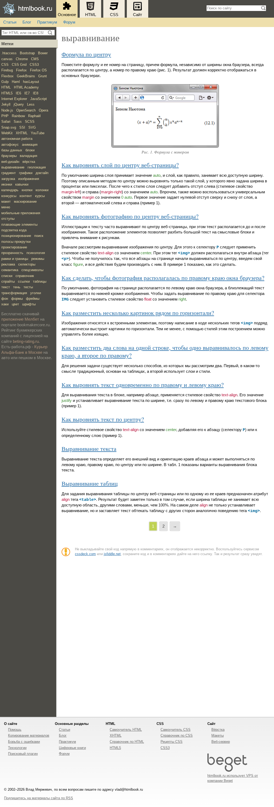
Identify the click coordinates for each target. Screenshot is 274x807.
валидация (28, 156)
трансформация (14, 293)
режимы (37, 259)
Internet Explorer (14, 99)
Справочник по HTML (127, 742)
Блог (26, 22)
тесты (28, 287)
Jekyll (5, 104)
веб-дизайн (10, 162)
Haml (16, 82)
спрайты (8, 281)
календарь (9, 190)
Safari (5, 122)
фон (4, 299)
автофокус (10, 145)
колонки (42, 190)
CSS (114, 15)
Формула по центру (86, 54)
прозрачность (12, 253)
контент (26, 196)
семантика (9, 270)
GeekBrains (26, 76)
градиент (8, 173)
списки (6, 276)
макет (6, 201)
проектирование (14, 247)
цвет (15, 304)
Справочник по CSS (177, 735)
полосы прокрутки (16, 242)
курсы (40, 196)
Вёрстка (217, 730)
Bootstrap (27, 53)
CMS (35, 59)
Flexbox (7, 76)
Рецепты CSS (171, 742)
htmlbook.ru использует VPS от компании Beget (232, 778)
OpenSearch (26, 110)
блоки (30, 150)
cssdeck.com (85, 554)
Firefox (21, 70)
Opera (43, 110)
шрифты (29, 304)
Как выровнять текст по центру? (103, 419)
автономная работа (16, 139)
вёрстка (28, 162)
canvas (7, 59)
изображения (28, 179)
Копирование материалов (28, 735)
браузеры (9, 156)
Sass (18, 122)
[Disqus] (165, 635)
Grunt (42, 76)
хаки (5, 304)
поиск (38, 236)
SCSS (30, 122)
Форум (69, 22)
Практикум (47, 22)
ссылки (24, 281)
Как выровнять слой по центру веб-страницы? (120, 165)
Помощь (14, 730)
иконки (6, 184)
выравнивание (12, 167)
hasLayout (31, 82)
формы (17, 299)
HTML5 (7, 93)
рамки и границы (14, 259)
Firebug (7, 70)
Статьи (9, 22)
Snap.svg (8, 127)
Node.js (7, 110)
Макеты (217, 735)
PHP (5, 116)
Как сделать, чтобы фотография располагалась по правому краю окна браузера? (163, 278)
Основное (67, 15)
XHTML (22, 133)
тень (16, 287)
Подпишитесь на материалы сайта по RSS (38, 798)
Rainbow (18, 116)
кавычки (21, 184)
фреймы (32, 299)
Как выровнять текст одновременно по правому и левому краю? (143, 385)
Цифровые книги (72, 748)
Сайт (137, 15)
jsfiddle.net (112, 554)
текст (5, 287)
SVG (32, 127)
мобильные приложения (20, 213)
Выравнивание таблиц (90, 483)
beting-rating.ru (26, 341)
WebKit (7, 133)
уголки (35, 293)
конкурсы (8, 196)
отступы (7, 219)
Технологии (17, 748)
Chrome (22, 59)
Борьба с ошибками (24, 742)
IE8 (35, 93)
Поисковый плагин (23, 754)
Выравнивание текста (89, 448)
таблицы (39, 281)
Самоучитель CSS (176, 730)
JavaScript (38, 99)
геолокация (37, 167)
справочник (25, 276)
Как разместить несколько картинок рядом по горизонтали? (138, 313)
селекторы (26, 264)
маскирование (25, 201)
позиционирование (16, 236)
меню (5, 207)
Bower (43, 53)
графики (25, 173)
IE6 (18, 93)
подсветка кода (13, 230)
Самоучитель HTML (126, 730)
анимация (29, 145)
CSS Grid (19, 65)
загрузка (8, 179)
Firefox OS (38, 70)
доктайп (42, 173)
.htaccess (9, 53)
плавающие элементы (19, 224)
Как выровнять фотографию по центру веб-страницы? (130, 216)
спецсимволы (32, 270)
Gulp (5, 82)
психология (35, 253)
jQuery (19, 104)
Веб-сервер (220, 742)
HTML (90, 15)
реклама (8, 264)
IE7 (27, 93)
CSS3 (34, 65)
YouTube (37, 133)
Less (31, 104)
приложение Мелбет (20, 319)
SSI (22, 127)
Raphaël (34, 116)
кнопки (27, 190)
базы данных (11, 150)
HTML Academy (26, 87)
